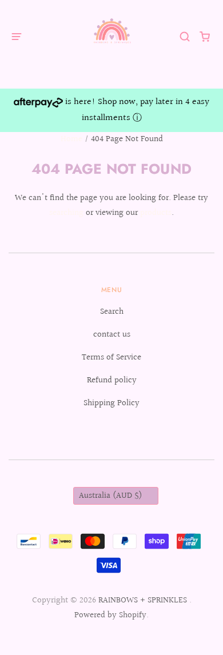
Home (71, 139)
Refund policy (112, 380)
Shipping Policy (111, 403)
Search (112, 311)
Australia (110, 495)
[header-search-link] (185, 36)
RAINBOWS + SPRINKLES (143, 600)
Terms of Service (111, 357)
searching (66, 212)
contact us (111, 334)
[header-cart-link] (205, 36)
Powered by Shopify (110, 615)
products (156, 212)
